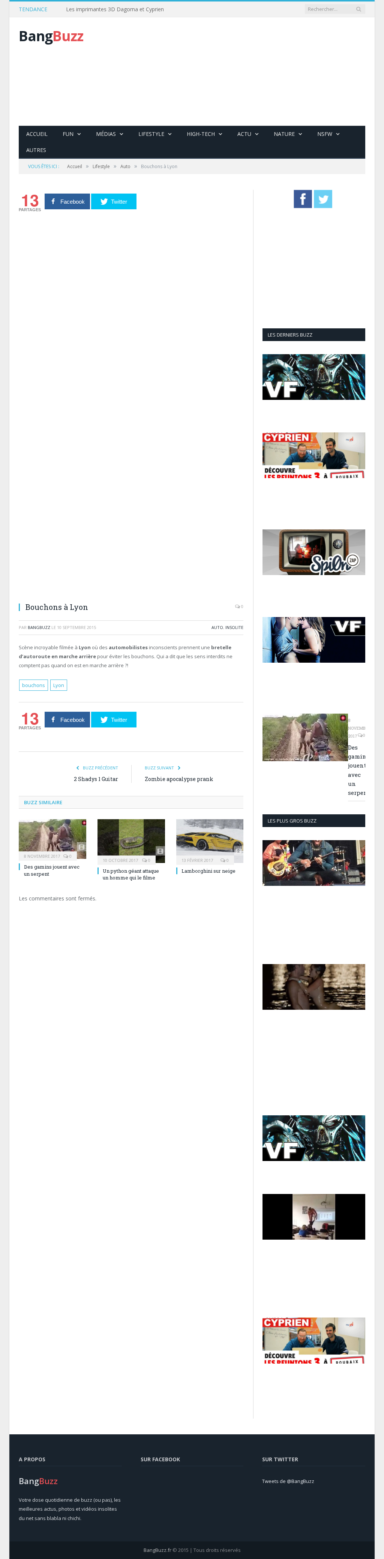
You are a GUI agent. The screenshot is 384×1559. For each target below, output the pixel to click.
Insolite (234, 627)
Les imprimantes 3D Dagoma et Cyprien (115, 9)
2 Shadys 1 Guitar (96, 778)
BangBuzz (39, 627)
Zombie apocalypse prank (179, 778)
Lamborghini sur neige (209, 870)
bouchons (33, 685)
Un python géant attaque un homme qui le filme (131, 874)
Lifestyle (151, 133)
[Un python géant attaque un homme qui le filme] (131, 841)
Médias (106, 133)
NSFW (324, 133)
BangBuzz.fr (157, 1550)
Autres (36, 150)
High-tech (201, 133)
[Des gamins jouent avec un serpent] (52, 839)
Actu (244, 133)
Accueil (37, 133)
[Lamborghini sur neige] (210, 841)
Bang (51, 35)
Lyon (58, 685)
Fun (68, 133)
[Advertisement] (248, 71)
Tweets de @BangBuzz (288, 1481)
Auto (217, 627)
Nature (284, 133)
